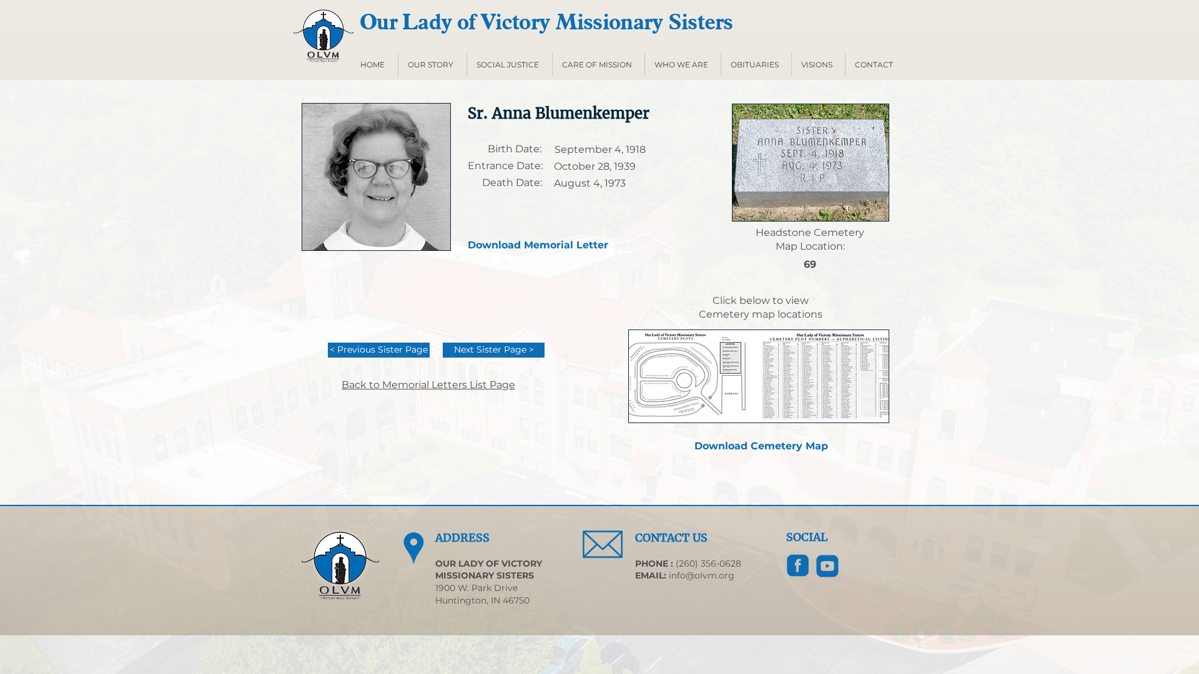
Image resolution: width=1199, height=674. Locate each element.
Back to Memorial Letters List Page (428, 385)
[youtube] (827, 566)
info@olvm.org (701, 575)
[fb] (798, 566)
